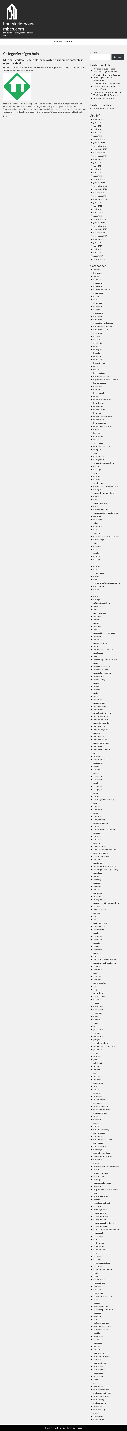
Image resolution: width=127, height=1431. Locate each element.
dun (95, 499)
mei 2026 (97, 129)
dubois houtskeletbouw (104, 493)
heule (96, 619)
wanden (97, 1316)
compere (97, 449)
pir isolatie (98, 1029)
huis (95, 663)
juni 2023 (97, 246)
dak (95, 453)
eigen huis (27, 67)
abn (95, 299)
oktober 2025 (99, 152)
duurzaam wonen (101, 509)
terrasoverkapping (102, 1183)
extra (95, 549)
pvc (95, 1059)
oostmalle (98, 1009)
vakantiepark (99, 1219)
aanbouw (97, 283)
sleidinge (97, 1149)
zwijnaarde (98, 1419)
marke (96, 933)
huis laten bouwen (102, 673)
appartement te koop (103, 326)
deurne (96, 476)
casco (96, 439)
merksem (97, 949)
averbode (97, 343)
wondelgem (98, 1353)
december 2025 (100, 146)
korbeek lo (98, 836)
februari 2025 (99, 179)
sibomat (97, 1119)
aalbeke (97, 279)
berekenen (98, 359)
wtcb (95, 1379)
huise (96, 683)
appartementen (100, 329)
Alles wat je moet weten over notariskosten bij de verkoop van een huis (106, 86)
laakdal (97, 859)
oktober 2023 (99, 232)
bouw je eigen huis (102, 399)
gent (95, 569)
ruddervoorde (99, 1099)
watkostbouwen (100, 1329)
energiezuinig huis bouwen (106, 536)
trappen (97, 1186)
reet (95, 1073)
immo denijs (99, 726)
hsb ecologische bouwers (105, 659)
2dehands (97, 273)
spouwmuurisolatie (102, 1156)
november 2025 (100, 149)
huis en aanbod (100, 669)
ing (95, 753)
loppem (96, 913)
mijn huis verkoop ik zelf (64, 67)
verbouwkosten (100, 1249)
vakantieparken (101, 1226)
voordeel (97, 1286)
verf (95, 1253)
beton (96, 366)
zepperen (97, 1406)
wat (95, 1319)
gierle (96, 576)
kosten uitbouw (100, 853)
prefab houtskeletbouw (104, 1046)
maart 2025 (98, 176)
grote (95, 596)
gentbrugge (98, 573)
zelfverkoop (99, 1399)
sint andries (99, 1133)
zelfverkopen (99, 1403)
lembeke (97, 886)
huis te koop (99, 679)
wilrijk (96, 1346)
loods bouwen (99, 909)
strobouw (97, 1159)
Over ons (58, 42)
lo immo (97, 906)
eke (95, 529)
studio (96, 1163)
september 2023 (100, 236)
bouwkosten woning (103, 426)
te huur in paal (100, 1173)
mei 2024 (97, 209)
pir (94, 1026)
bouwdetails (99, 409)
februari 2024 (99, 219)
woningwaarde (100, 1369)
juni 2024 (97, 206)
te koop (96, 1179)
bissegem (97, 386)
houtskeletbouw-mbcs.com (19, 26)
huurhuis (97, 699)
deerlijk (97, 466)
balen (96, 346)
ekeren (96, 533)
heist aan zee (99, 613)
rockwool (97, 1093)
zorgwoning (99, 1409)
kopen (96, 826)
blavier (96, 389)
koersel (96, 806)
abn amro (97, 303)
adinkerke (98, 313)
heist (95, 609)
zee (94, 1383)
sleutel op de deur (101, 1153)
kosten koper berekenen (104, 849)
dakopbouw (98, 459)
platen (96, 1033)
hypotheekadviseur (102, 713)
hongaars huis (100, 643)
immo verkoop (100, 739)
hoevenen (98, 636)
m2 (94, 916)
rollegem (97, 1096)
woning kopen (100, 1363)
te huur (96, 1169)
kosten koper (99, 846)
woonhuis (98, 1373)
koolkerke (98, 809)
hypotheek (98, 709)
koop (95, 813)
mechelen (98, 936)
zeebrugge (98, 1386)
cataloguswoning (101, 446)
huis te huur (99, 676)
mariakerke (98, 929)
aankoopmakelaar (102, 289)
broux (96, 429)
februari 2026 (99, 139)
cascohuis (98, 443)
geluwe (96, 566)
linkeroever (98, 896)
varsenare (98, 1236)
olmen (96, 1003)
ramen (96, 1066)
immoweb (97, 746)
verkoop (97, 1259)
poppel (96, 1039)
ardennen (98, 333)
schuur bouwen (100, 1106)
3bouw (96, 276)
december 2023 (100, 226)
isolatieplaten (100, 759)
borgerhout (98, 393)
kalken (96, 769)
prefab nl (97, 1049)
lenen (96, 889)
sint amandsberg (101, 1129)
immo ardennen (100, 719)
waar (95, 1299)
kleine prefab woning (103, 799)
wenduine (98, 1336)
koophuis (97, 816)
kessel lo (97, 776)
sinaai (96, 1126)
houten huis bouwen (103, 649)
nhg (95, 989)
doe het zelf (98, 483)
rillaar (96, 1089)
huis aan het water (102, 666)
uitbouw (97, 1206)
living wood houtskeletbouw (106, 903)
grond (96, 589)
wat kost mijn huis (102, 1326)
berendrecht (99, 363)
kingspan (98, 789)
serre (95, 1116)
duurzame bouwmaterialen (106, 513)
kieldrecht (98, 779)
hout (95, 646)
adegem (96, 309)
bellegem (97, 349)
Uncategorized (100, 1209)
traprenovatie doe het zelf (105, 1189)
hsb (95, 656)
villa (95, 1276)
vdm (95, 1239)
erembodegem (99, 539)
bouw (95, 396)
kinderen (97, 786)
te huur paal (99, 1176)
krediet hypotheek (102, 856)
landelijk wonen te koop (104, 866)
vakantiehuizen (101, 1216)
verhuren (97, 1256)
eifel (95, 523)
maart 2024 (98, 216)
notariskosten (100, 996)
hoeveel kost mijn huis (104, 633)
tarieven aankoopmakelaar (106, 1166)
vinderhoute (99, 1279)
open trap (98, 1013)
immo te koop (99, 736)
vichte (96, 1273)
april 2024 (98, 212)
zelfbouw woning (101, 1396)
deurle (96, 473)
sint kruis (98, 1143)
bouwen (97, 413)
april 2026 (98, 132)
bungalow (98, 436)
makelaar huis (44, 67)
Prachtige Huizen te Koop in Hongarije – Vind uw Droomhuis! (106, 77)
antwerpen (98, 316)
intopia (96, 756)
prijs (95, 1053)
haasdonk (98, 606)
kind (95, 783)
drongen (97, 489)
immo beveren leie (102, 723)
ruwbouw (97, 1103)
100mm (96, 269)
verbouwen (98, 1243)
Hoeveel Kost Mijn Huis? (104, 98)
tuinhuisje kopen (101, 1196)
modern (97, 966)
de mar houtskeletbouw (104, 463)
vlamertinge (99, 1283)
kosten (96, 843)
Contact (68, 42)
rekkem (96, 1076)
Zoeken (93, 52)
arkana (96, 336)
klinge (96, 803)
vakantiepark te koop (103, 1223)
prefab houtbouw (101, 1043)
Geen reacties (12, 67)
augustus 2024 (100, 199)
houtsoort (98, 653)
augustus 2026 (100, 119)
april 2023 (98, 252)
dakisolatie (98, 456)
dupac (96, 506)
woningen (98, 1366)
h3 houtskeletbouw (102, 603)
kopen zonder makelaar (104, 829)
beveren (97, 369)
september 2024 (100, 196)
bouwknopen (99, 423)
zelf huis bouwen (101, 1389)
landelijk (97, 863)
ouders (96, 1019)
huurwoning (99, 703)
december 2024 (100, 186)
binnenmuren (99, 383)
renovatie (97, 1079)
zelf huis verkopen (26, 70)
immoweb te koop (101, 749)
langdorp (97, 873)
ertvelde (97, 546)
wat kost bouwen (101, 1323)
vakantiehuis (99, 1213)
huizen (96, 689)
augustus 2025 (100, 159)
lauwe (96, 876)
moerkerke (98, 969)
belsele (96, 353)
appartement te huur (103, 323)
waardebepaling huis (103, 1309)
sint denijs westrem (102, 1139)
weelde (96, 1333)
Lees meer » (8, 116)
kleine (96, 796)
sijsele (96, 1123)
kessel (96, 773)
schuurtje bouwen (101, 1109)
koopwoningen (100, 823)
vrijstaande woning (102, 1296)
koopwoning (99, 819)
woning (97, 1359)
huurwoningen (100, 706)
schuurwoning (100, 1113)
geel (95, 563)
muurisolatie (99, 983)
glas (95, 579)
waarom (97, 1313)
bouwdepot (98, 406)
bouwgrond (98, 419)
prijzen (96, 1056)
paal (95, 1023)
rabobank (97, 1063)
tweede (96, 1199)
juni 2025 (97, 166)
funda (96, 553)
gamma (96, 556)
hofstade (97, 639)
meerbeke (97, 939)
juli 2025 (97, 162)
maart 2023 (98, 256)
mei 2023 (97, 249)
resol (95, 1086)
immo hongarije (100, 729)
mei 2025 (97, 169)
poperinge (98, 1036)
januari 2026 (99, 142)
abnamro (97, 306)
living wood (99, 899)
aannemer (98, 293)
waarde (96, 1303)
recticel (96, 1069)
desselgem (98, 469)
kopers (96, 833)
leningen (97, 893)
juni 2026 (97, 126)
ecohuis (97, 516)
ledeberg (97, 879)
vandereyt (98, 1233)
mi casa (97, 953)
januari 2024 (99, 222)
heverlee (97, 623)
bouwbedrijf (98, 403)
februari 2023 (99, 259)
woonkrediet (99, 1376)
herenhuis (98, 616)
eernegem (97, 519)
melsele (97, 946)
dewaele (97, 479)
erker (95, 543)
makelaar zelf (99, 926)
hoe (34, 67)
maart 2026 (98, 136)
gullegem (97, 599)
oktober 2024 (99, 192)
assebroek (98, 339)
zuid (95, 1413)
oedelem (97, 999)
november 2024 (100, 189)
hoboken (97, 626)
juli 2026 (97, 122)
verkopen (97, 1266)
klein (95, 793)
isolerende (98, 763)
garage (96, 559)
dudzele (97, 496)
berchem (97, 356)
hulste (96, 693)
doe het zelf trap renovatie (105, 486)
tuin (95, 1193)
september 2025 (100, 156)
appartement (99, 319)
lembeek (97, 883)
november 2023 (100, 229)
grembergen (98, 586)
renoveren (98, 1083)
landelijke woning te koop (105, 869)
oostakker (98, 1006)
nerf (95, 986)
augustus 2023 (100, 239)
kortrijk (97, 839)
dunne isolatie (100, 503)
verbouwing (99, 1246)
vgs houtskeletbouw (102, 1269)
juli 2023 (97, 242)
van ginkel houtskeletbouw (106, 1229)
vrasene (97, 1289)
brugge (96, 433)
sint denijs (98, 1136)
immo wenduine (101, 743)
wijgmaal (97, 1343)
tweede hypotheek (101, 1203)
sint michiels (99, 1146)
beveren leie (99, 373)
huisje (96, 686)
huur (95, 696)
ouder (96, 1016)
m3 (94, 919)
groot (95, 593)
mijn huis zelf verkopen (104, 963)
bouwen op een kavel (103, 416)
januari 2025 (99, 182)
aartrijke (97, 296)
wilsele (96, 1349)
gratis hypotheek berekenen (106, 583)
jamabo (96, 766)
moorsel (97, 976)
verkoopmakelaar (101, 1263)
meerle (96, 943)
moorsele (97, 979)
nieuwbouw (98, 993)
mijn (95, 956)
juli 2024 (97, 202)
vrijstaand (98, 1293)
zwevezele (98, 1416)
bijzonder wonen (101, 376)
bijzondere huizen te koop (105, 379)
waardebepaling (101, 1306)
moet (95, 973)
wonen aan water (101, 1356)
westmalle (98, 1339)
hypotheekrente (100, 716)
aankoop (97, 286)
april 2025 (98, 172)
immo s (96, 733)
